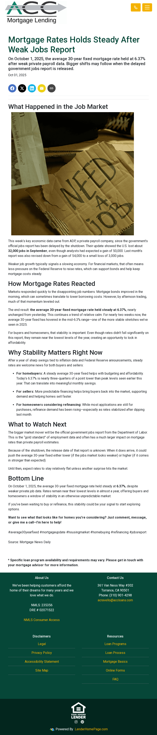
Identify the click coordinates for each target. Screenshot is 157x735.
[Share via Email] (42, 88)
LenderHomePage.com (91, 729)
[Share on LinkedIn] (32, 88)
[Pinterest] (82, 721)
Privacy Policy (41, 653)
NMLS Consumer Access (42, 620)
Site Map (41, 670)
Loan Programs (115, 644)
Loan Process (115, 653)
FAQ (115, 679)
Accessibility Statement (42, 662)
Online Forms (115, 670)
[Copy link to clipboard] (51, 88)
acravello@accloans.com (115, 600)
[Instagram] (76, 721)
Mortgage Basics (115, 662)
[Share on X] (22, 88)
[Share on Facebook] (12, 88)
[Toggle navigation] (147, 7)
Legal (42, 644)
